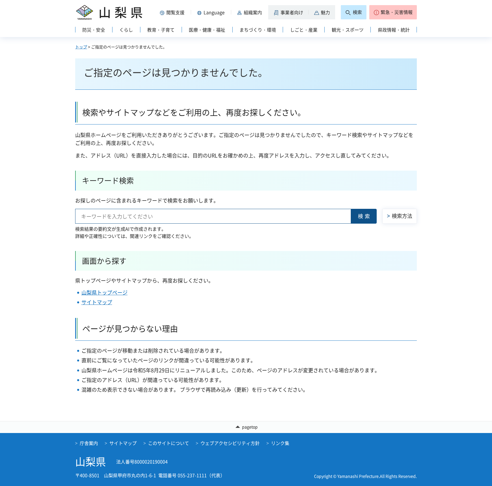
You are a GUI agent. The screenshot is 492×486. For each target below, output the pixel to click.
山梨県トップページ (104, 292)
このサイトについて (168, 443)
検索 (365, 216)
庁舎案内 (89, 443)
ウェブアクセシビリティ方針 (230, 443)
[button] (173, 12)
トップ (81, 47)
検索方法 (402, 216)
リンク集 (280, 443)
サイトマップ (96, 302)
